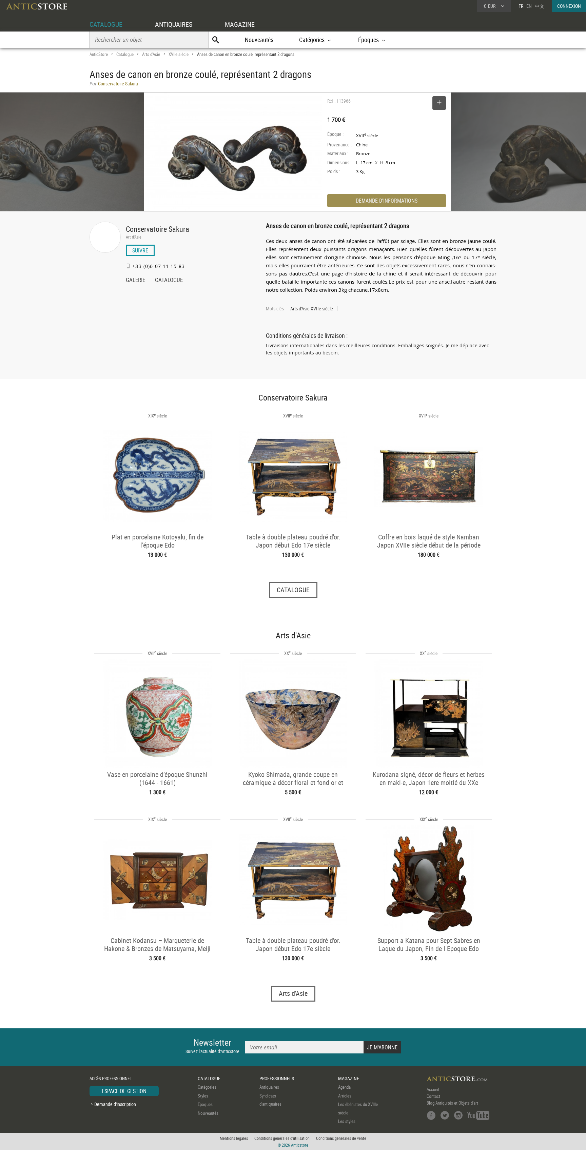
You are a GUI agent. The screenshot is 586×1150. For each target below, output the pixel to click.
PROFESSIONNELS (276, 1078)
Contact (433, 1096)
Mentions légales (234, 1138)
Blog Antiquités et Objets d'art (452, 1103)
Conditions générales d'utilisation (282, 1138)
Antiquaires (269, 1087)
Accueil (433, 1089)
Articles (344, 1096)
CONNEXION (569, 6)
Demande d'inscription (115, 1104)
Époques (205, 1104)
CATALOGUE (106, 24)
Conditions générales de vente (341, 1138)
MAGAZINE (240, 24)
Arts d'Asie (151, 54)
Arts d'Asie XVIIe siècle (311, 308)
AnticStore (99, 54)
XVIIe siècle (179, 54)
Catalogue (125, 54)
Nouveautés (259, 40)
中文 (539, 6)
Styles (203, 1096)
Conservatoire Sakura (157, 229)
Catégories (207, 1087)
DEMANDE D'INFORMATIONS (386, 200)
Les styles (346, 1121)
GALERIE (135, 281)
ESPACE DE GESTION (124, 1091)
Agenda (344, 1087)
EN (529, 6)
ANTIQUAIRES (173, 24)
